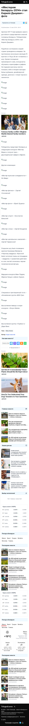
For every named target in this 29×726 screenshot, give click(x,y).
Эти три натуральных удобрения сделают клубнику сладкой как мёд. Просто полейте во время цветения (17, 425)
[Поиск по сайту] (27, 2)
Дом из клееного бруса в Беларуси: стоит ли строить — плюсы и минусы (17, 416)
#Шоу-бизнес (9, 330)
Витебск (20, 538)
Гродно (14, 538)
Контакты (22, 716)
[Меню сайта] (24, 2)
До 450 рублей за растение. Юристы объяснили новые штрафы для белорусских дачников (18, 440)
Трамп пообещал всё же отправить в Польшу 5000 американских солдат (17, 568)
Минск (4, 538)
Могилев (4, 541)
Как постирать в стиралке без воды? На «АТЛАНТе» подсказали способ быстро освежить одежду (19, 464)
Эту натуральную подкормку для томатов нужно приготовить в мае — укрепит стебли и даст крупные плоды (18, 433)
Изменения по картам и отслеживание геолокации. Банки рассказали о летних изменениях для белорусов (17, 578)
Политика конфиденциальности (10, 716)
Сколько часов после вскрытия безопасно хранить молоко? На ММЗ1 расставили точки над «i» (18, 486)
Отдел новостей (10, 334)
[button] (24, 23)
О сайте (3, 719)
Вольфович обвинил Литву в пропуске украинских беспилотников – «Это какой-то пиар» (18, 586)
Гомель (10, 541)
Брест (9, 538)
